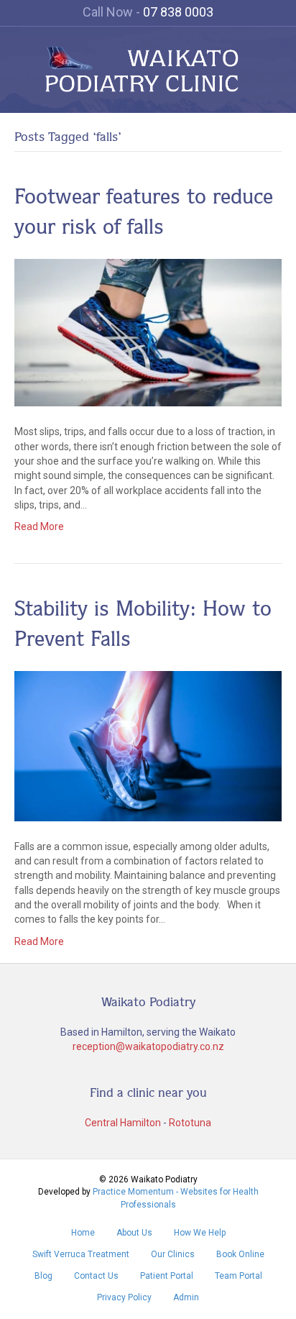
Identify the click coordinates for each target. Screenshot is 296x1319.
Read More (39, 526)
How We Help (200, 1233)
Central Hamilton (123, 1122)
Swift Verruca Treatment (80, 1254)
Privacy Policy (124, 1297)
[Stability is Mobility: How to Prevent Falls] (148, 745)
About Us (134, 1233)
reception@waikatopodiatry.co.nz (148, 1046)
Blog (43, 1276)
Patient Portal (166, 1276)
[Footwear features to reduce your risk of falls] (148, 331)
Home (83, 1233)
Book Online (240, 1254)
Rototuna (190, 1122)
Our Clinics (173, 1254)
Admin (186, 1297)
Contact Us (96, 1276)
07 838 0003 (178, 11)
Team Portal (238, 1276)
